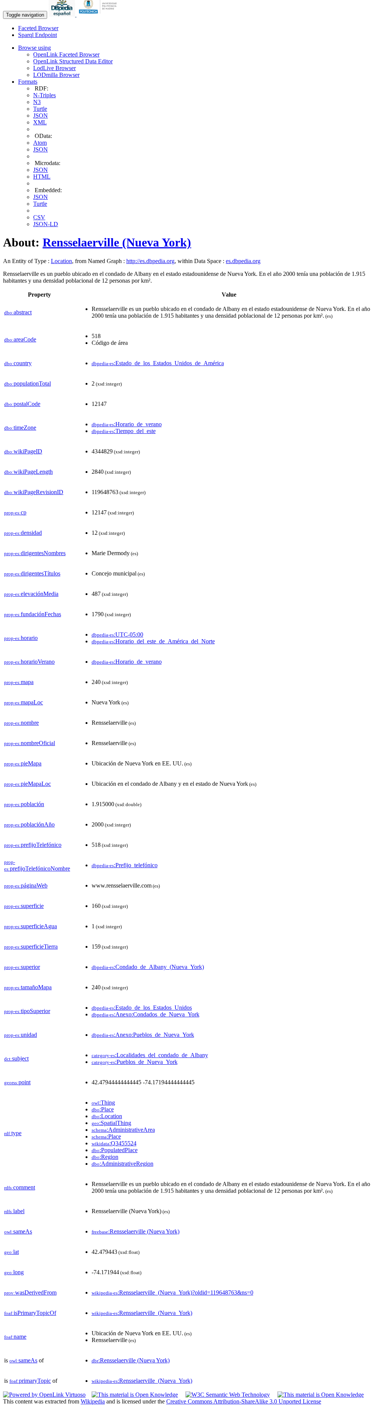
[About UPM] (99, 14)
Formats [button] (27, 81)
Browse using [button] (34, 47)
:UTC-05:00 (117, 634)
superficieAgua (30, 926)
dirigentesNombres (35, 553)
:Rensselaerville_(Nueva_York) (142, 1313)
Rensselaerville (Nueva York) (117, 242)
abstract (18, 312)
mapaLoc (23, 702)
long (14, 1272)
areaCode (20, 339)
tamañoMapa (28, 987)
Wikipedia (93, 1401)
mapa (19, 682)
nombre (21, 722)
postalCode (22, 404)
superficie (24, 906)
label (14, 1211)
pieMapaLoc (27, 784)
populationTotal (27, 383)
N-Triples (44, 95)
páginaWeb (25, 885)
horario (21, 638)
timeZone (20, 427)
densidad (23, 533)
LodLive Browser (54, 68)
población (24, 804)
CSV (39, 217)
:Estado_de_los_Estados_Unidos (142, 1007)
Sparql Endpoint (37, 35)
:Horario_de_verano (127, 424)
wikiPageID (23, 451)
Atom (40, 142)
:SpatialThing (111, 1123)
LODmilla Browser (56, 75)
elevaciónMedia (31, 594)
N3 (37, 102)
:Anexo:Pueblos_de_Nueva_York (143, 1035)
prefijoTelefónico (32, 845)
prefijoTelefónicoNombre (37, 865)
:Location (107, 1116)
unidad (20, 1035)
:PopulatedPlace (115, 1150)
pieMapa (22, 763)
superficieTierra (31, 946)
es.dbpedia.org (243, 261)
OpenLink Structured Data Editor (73, 61)
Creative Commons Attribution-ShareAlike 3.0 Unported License (243, 1401)
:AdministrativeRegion (122, 1163)
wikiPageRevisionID (33, 492)
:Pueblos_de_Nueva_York (135, 1062)
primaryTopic (30, 1380)
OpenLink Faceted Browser (66, 54)
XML (40, 122)
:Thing (103, 1102)
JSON (40, 115)
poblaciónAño (29, 824)
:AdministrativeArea (123, 1129)
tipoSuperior (27, 1011)
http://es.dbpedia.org (150, 261)
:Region (105, 1157)
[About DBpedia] (63, 14)
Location (61, 261)
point (17, 1082)
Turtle (40, 109)
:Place (103, 1109)
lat (11, 1252)
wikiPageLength (28, 471)
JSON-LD (45, 224)
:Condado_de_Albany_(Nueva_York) (148, 967)
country (18, 363)
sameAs (18, 1231)
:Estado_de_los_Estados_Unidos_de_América (158, 363)
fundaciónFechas (32, 614)
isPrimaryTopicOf (30, 1313)
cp (15, 512)
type (12, 1133)
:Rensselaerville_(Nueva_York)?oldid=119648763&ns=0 (172, 1292)
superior (22, 967)
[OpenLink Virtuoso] (44, 1394)
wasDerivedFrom (30, 1292)
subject (16, 1058)
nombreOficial (29, 743)
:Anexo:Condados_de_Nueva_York (145, 1014)
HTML (42, 176)
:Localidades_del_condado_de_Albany (150, 1055)
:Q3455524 (114, 1143)
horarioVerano (29, 661)
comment (19, 1187)
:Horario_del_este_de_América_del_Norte (153, 641)
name (15, 1336)
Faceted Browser (38, 28)
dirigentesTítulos (32, 573)
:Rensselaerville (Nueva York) (135, 1231)
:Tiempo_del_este (124, 431)
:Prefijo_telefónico (125, 865)
